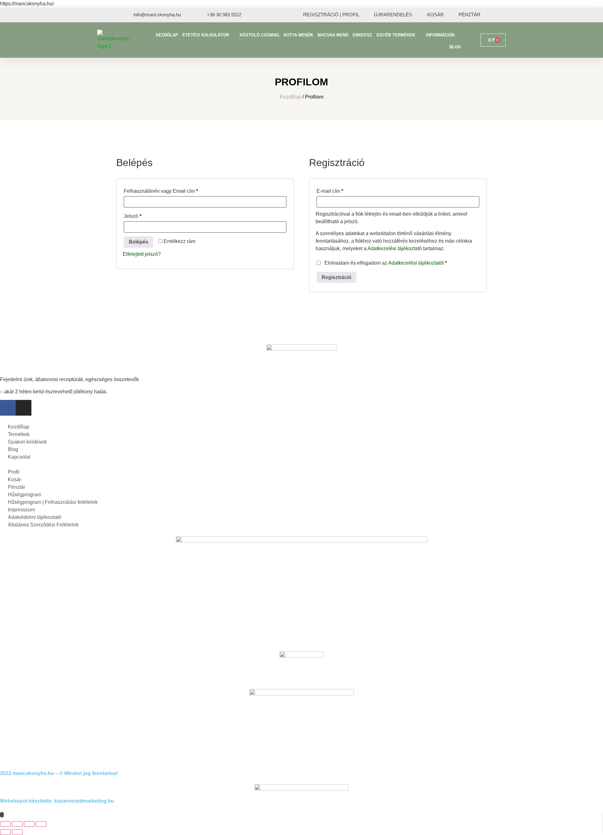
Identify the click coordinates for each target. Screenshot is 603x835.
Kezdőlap (167, 35)
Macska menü (333, 35)
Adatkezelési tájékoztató (394, 248)
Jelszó (142, 215)
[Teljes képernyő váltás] (17, 824)
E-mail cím (340, 190)
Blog (455, 47)
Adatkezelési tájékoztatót (416, 263)
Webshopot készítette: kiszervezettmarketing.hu (57, 801)
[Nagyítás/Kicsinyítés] (5, 824)
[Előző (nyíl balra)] (5, 832)
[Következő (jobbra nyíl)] (17, 832)
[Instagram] (23, 408)
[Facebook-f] (8, 408)
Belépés (138, 242)
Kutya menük (298, 35)
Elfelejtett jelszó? (142, 254)
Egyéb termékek (396, 35)
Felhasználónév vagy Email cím (170, 190)
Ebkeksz (362, 35)
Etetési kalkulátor (205, 35)
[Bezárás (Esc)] (41, 824)
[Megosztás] (29, 824)
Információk (440, 35)
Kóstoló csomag (259, 35)
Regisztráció (336, 277)
